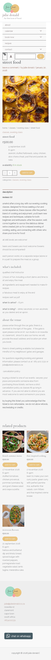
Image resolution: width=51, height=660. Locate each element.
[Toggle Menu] (40, 31)
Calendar (9, 31)
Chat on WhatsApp (21, 636)
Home (4, 128)
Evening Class (23, 128)
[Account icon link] (11, 56)
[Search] (40, 56)
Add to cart (27, 172)
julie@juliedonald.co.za (14, 604)
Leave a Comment (10, 67)
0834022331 (10, 620)
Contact (8, 49)
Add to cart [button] (10, 465)
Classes (12, 128)
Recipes (8, 43)
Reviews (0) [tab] (7, 197)
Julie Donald (10, 15)
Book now (9, 37)
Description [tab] (7, 192)
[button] (44, 80)
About (7, 25)
